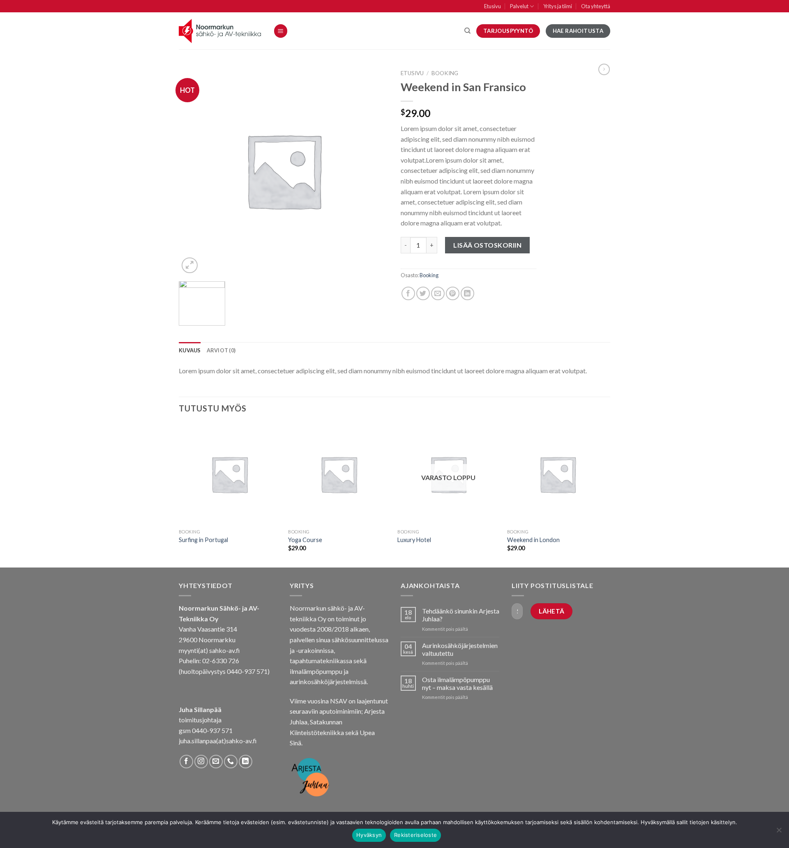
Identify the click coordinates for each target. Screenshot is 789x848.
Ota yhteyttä (595, 6)
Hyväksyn (369, 835)
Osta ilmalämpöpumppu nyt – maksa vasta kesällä (457, 683)
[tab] (190, 350)
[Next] (608, 495)
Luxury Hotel (414, 539)
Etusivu (492, 6)
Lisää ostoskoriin (487, 245)
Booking (444, 73)
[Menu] (280, 31)
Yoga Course (305, 539)
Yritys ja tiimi (557, 6)
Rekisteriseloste (415, 835)
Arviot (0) (221, 350)
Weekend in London (533, 539)
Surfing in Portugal (203, 539)
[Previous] (179, 495)
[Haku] (467, 31)
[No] (779, 832)
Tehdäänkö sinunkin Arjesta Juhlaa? (460, 615)
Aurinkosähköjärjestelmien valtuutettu (460, 649)
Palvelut (519, 6)
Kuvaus (190, 350)
